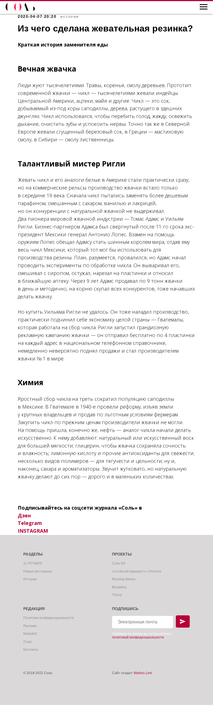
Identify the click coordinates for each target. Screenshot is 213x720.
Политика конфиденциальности (48, 618)
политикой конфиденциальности (138, 637)
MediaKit (30, 634)
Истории (30, 579)
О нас (27, 642)
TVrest (117, 595)
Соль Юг (118, 563)
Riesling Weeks (124, 579)
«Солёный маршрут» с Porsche (136, 571)
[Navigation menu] (203, 7)
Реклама (30, 626)
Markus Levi (143, 673)
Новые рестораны (37, 571)
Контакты (30, 650)
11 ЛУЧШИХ (32, 563)
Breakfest (119, 587)
